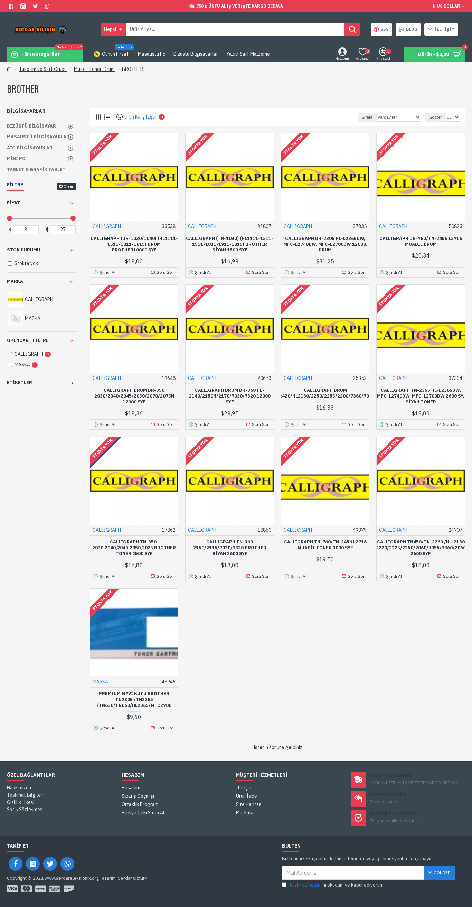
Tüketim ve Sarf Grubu (43, 69)
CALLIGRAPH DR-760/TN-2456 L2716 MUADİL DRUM (420, 241)
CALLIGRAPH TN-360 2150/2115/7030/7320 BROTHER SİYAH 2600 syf (229, 548)
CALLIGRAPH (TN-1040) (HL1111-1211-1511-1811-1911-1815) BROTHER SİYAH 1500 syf (229, 244)
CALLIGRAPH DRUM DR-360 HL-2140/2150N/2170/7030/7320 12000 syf (230, 396)
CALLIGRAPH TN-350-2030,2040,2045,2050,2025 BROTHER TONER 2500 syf (134, 548)
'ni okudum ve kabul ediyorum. (337, 885)
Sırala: (367, 117)
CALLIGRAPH (107, 226)
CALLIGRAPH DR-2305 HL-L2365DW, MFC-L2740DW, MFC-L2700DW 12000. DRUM (325, 244)
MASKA (100, 682)
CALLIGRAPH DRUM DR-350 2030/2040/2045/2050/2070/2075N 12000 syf (134, 396)
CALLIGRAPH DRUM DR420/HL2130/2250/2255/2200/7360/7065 (325, 393)
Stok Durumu (23, 250)
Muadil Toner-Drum (94, 69)
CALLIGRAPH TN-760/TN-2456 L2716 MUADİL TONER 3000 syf (325, 545)
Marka (15, 281)
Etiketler (19, 382)
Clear (68, 186)
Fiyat (13, 203)
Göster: (436, 117)
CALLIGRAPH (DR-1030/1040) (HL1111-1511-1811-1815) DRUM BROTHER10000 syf (134, 244)
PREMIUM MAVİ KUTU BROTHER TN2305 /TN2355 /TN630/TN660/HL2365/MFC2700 (134, 699)
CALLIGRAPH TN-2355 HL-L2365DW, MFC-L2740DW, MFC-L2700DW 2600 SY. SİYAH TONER (420, 396)
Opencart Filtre (28, 340)
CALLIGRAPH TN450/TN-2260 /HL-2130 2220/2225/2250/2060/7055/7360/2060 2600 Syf (421, 548)
